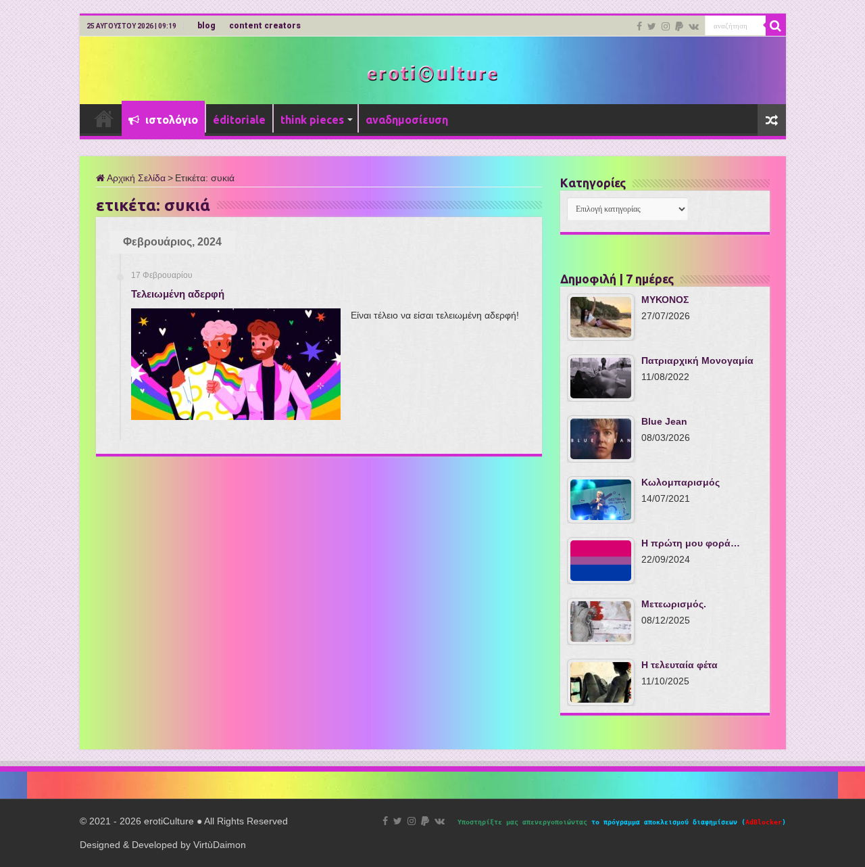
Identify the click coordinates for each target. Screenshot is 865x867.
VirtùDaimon (219, 844)
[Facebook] (639, 26)
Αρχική (104, 118)
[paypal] (679, 26)
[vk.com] (693, 26)
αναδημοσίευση (407, 120)
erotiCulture (170, 821)
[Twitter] (652, 26)
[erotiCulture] (432, 72)
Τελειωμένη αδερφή (177, 294)
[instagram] (665, 26)
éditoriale (239, 120)
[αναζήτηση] (776, 26)
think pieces (312, 120)
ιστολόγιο (170, 120)
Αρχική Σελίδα (135, 177)
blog (206, 25)
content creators (265, 25)
